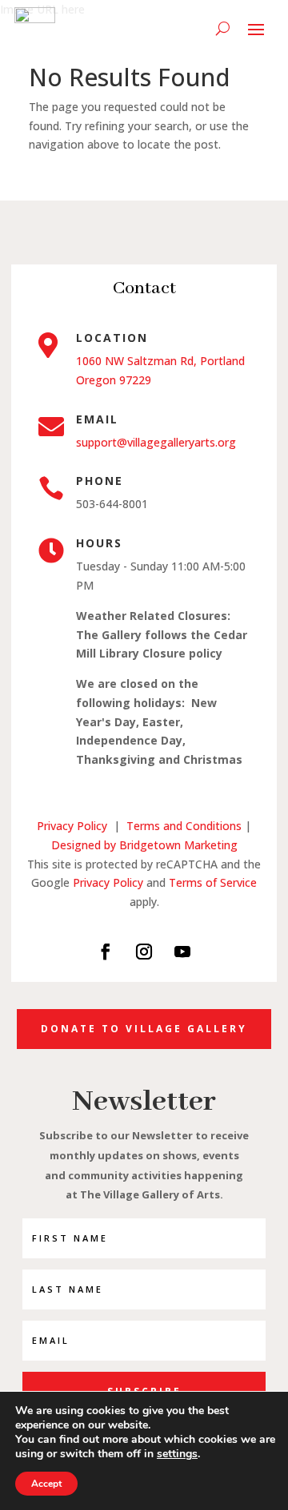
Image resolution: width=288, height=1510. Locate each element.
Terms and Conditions (185, 825)
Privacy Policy (72, 825)
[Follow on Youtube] (182, 952)
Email (97, 419)
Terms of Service (213, 882)
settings (177, 1454)
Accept (46, 1483)
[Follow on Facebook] (106, 952)
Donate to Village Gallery (144, 1028)
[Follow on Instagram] (144, 952)
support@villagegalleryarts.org (156, 442)
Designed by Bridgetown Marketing (144, 844)
